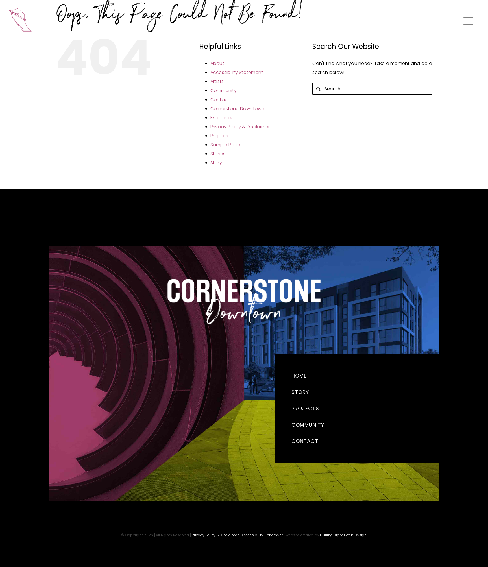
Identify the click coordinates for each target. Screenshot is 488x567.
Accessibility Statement (236, 72)
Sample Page (225, 144)
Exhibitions (222, 117)
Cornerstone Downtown (237, 108)
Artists (217, 81)
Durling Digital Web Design (343, 535)
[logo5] (20, 10)
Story (216, 163)
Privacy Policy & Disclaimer (240, 126)
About (217, 63)
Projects (219, 135)
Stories (218, 154)
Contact (220, 99)
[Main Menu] (468, 20)
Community (223, 90)
